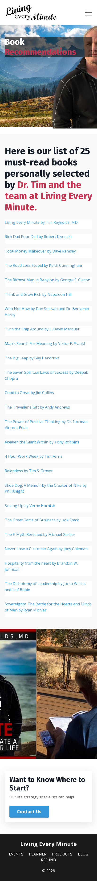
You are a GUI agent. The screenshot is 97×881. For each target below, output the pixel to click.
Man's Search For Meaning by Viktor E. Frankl (45, 343)
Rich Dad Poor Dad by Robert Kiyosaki (38, 236)
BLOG (83, 854)
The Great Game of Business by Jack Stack (42, 520)
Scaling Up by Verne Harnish (30, 505)
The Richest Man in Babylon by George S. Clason (47, 279)
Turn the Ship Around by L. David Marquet (42, 329)
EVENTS (16, 854)
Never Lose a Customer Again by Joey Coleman (46, 548)
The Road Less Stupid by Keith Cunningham (43, 265)
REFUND (48, 860)
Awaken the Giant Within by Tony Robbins (42, 442)
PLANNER (37, 854)
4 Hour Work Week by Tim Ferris (33, 456)
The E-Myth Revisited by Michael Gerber (40, 534)
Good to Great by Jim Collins (29, 392)
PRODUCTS (62, 854)
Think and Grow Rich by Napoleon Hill (38, 294)
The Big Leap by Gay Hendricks (32, 358)
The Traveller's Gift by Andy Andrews (37, 407)
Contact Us (29, 811)
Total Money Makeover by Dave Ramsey (40, 251)
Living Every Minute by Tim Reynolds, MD (41, 222)
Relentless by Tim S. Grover (29, 470)
